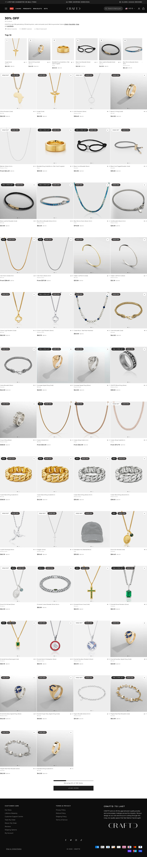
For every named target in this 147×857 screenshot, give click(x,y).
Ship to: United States (13, 849)
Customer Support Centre (14, 816)
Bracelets (37, 8)
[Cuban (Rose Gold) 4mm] (92, 420)
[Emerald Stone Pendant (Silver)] (128, 584)
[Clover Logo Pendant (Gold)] (18, 310)
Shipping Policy (61, 816)
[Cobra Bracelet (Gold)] (128, 310)
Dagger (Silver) (41, 549)
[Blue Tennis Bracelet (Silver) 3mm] (55, 200)
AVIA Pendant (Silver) (80, 111)
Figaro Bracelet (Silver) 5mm (82, 714)
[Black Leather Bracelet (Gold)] (18, 200)
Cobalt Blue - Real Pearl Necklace (83, 330)
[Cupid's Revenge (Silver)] (18, 529)
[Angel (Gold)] (55, 91)
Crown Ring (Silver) (6, 440)
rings (77, 24)
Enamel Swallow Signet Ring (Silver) (10, 714)
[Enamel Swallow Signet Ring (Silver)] (18, 693)
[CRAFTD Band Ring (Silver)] (128, 365)
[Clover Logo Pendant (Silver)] (55, 310)
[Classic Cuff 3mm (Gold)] (92, 255)
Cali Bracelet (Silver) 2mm (118, 221)
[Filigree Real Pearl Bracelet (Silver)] (18, 748)
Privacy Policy (61, 810)
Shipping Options (11, 830)
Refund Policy (61, 813)
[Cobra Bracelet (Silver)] (18, 365)
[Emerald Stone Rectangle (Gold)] (18, 639)
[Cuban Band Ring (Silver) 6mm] (92, 474)
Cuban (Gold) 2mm (42, 440)
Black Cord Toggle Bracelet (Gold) (120, 166)
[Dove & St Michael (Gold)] (128, 529)
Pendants (27, 8)
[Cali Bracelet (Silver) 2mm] (128, 200)
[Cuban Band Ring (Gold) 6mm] (18, 474)
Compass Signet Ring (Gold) (45, 385)
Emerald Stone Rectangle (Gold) (9, 659)
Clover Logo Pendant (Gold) (8, 330)
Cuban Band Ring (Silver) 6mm (83, 494)
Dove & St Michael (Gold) (118, 549)
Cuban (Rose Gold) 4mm (81, 440)
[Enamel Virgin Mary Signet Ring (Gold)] (55, 693)
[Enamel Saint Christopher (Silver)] (55, 639)
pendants (10, 26)
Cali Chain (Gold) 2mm (7, 275)
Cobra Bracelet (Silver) (6, 385)
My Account (9, 833)
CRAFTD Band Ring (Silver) (119, 385)
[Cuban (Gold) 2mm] (55, 420)
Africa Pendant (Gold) (6, 111)
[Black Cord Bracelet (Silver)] (92, 146)
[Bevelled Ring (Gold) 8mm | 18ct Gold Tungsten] (55, 146)
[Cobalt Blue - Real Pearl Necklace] (92, 310)
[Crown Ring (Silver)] (18, 420)
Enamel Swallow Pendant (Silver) (83, 659)
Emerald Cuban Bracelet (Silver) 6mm (48, 604)
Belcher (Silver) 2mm (6, 166)
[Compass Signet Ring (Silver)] (92, 365)
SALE (12, 8)
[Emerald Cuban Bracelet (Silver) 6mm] (55, 584)
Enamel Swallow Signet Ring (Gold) (121, 659)
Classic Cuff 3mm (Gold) (81, 275)
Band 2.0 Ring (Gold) (34, 62)
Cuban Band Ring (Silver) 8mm (120, 494)
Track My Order (10, 820)
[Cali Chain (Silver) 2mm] (55, 255)
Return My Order (11, 823)
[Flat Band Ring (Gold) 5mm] (55, 748)
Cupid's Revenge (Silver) (7, 549)
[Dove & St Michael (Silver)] (18, 584)
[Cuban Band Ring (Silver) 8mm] (128, 474)
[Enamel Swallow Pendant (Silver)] (92, 639)
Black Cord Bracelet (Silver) (83, 62)
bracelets (72, 24)
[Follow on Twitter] (71, 840)
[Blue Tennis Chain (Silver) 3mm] (92, 200)
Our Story (8, 810)
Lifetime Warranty (11, 813)
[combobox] (114, 8)
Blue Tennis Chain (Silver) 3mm (83, 221)
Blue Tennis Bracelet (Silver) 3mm (130, 62)
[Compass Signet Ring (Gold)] (55, 365)
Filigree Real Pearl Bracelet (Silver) (10, 768)
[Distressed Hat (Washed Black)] (92, 529)
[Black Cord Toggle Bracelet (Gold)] (128, 146)
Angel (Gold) (8, 62)
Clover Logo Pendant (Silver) (45, 330)
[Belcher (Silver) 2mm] (18, 146)
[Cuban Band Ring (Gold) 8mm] (55, 474)
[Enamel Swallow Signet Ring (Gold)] (128, 639)
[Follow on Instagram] (76, 840)
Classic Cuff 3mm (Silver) (118, 275)
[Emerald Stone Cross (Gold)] (92, 584)
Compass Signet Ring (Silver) (82, 385)
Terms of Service (62, 820)
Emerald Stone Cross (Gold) (82, 604)
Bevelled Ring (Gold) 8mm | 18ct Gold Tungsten (60, 62)
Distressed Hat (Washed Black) (82, 549)
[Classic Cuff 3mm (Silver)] (128, 255)
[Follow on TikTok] (81, 840)
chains (66, 24)
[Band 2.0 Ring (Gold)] (128, 91)
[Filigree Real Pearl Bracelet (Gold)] (128, 693)
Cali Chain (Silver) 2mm (44, 275)
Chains (18, 8)
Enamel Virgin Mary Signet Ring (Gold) (48, 714)
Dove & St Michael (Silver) (7, 604)
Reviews (8, 826)
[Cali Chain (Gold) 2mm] (18, 255)
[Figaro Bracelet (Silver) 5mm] (92, 693)
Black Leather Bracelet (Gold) (107, 62)
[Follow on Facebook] (66, 840)
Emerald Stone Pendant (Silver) (120, 604)
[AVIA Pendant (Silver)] (92, 91)
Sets (46, 8)
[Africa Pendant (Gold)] (18, 91)
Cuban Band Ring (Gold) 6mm (9, 494)
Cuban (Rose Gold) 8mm (118, 440)
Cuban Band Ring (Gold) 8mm (46, 494)
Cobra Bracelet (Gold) (117, 330)
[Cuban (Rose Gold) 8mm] (128, 420)
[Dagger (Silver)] (55, 529)
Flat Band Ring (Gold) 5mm (45, 768)
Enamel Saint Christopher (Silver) (46, 659)
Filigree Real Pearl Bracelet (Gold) (120, 714)
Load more (73, 788)
